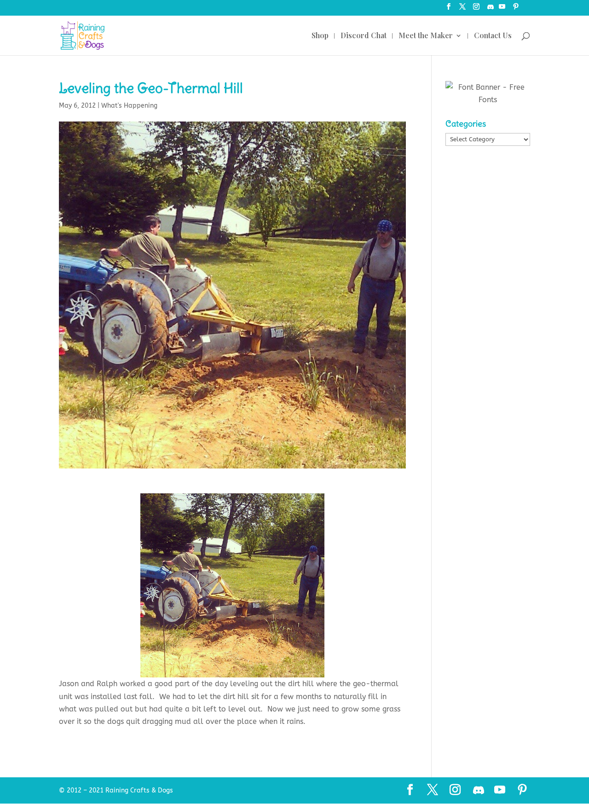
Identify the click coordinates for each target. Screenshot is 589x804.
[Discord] (490, 9)
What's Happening (129, 106)
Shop (320, 36)
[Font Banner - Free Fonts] (487, 99)
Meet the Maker (425, 36)
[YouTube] (502, 9)
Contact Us (493, 36)
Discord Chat (364, 36)
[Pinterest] (516, 9)
